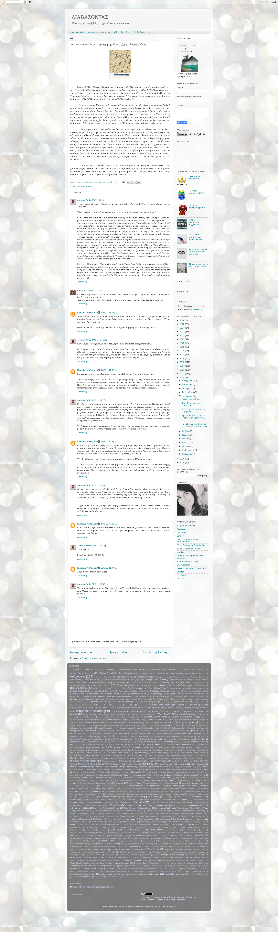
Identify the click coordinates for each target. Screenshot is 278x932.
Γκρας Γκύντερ (144, 699)
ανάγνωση (77, 676)
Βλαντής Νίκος (161, 688)
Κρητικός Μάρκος (84, 747)
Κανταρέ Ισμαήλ (105, 731)
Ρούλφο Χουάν (193, 825)
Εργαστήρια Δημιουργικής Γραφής (185, 717)
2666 (87, 670)
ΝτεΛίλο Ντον (178, 794)
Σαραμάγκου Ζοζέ (153, 830)
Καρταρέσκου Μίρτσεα (129, 734)
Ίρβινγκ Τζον (153, 725)
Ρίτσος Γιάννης (129, 824)
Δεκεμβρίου (187, 381)
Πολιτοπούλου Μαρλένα (78, 822)
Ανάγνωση (181, 529)
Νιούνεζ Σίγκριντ (128, 791)
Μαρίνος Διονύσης (198, 764)
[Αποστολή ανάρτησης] (123, 182)
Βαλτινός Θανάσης (134, 685)
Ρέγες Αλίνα (94, 824)
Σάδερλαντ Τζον (140, 827)
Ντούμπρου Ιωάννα (129, 799)
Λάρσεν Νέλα (126, 750)
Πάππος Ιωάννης (138, 813)
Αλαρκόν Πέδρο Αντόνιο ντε (80, 673)
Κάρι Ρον (202, 731)
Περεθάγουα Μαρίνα (166, 816)
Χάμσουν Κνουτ (84, 869)
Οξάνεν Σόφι (89, 805)
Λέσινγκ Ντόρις (116, 753)
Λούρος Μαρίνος (186, 755)
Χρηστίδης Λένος (104, 874)
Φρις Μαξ (84, 866)
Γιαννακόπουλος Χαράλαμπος (99, 694)
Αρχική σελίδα (77, 32)
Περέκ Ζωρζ (181, 816)
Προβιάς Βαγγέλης (158, 822)
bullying (182, 874)
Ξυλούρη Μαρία (76, 802)
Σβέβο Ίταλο (201, 830)
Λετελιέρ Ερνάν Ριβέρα (159, 753)
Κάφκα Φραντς (94, 736)
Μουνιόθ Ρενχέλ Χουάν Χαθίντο (88, 775)
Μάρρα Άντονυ (117, 767)
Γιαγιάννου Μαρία (190, 691)
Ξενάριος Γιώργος (199, 799)
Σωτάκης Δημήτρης (176, 844)
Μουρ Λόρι (106, 775)
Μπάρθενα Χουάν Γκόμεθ (106, 777)
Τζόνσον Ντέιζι (124, 849)
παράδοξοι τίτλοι (153, 813)
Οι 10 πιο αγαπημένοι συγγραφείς (194, 222)
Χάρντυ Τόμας (169, 869)
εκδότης (202, 714)
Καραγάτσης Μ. (135, 731)
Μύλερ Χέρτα (128, 788)
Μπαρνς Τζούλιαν (163, 777)
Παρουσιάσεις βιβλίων (170, 813)
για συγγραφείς (174, 691)
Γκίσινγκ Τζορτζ (147, 696)
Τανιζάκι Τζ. (149, 846)
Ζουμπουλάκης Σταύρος (118, 723)
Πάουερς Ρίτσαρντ (102, 811)
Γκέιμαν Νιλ (104, 696)
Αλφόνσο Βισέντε (148, 673)
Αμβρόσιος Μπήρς (177, 673)
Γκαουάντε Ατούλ (199, 694)
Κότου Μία (91, 744)
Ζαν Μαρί (186, 720)
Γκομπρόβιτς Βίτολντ (198, 696)
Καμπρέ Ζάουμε (187, 728)
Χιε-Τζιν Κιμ (102, 871)
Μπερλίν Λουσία (188, 780)
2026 (182, 320)
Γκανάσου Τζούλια (183, 694)
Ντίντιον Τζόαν (168, 797)
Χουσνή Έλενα (75, 874)
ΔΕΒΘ (105, 708)
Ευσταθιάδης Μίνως (156, 720)
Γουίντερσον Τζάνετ (198, 702)
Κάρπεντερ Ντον (94, 733)
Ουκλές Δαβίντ (147, 805)
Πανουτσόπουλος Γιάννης (186, 808)
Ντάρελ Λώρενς (91, 794)
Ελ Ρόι (82, 717)
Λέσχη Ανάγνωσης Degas (188, 549)
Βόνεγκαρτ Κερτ (199, 688)
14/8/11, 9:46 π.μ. (100, 340)
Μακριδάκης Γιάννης (186, 758)
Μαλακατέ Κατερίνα (89, 761)
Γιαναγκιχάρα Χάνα (77, 694)
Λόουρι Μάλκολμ (117, 755)
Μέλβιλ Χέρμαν (78, 769)
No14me (180, 579)
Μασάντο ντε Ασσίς (171, 767)
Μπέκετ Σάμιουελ (143, 780)
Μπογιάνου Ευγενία (169, 783)
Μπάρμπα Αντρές (145, 777)
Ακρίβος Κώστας (198, 670)
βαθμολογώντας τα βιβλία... (172, 682)
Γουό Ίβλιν (129, 705)
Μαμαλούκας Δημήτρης (145, 761)
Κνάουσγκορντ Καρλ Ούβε (80, 742)
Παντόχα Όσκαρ (85, 811)
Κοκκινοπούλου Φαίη (119, 742)
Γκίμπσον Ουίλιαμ (131, 696)
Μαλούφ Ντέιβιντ (127, 761)
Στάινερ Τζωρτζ (78, 841)
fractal (75, 877)
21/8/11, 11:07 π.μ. (109, 568)
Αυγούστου (187, 396)
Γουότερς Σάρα (157, 705)
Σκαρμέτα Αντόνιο (185, 835)
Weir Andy (117, 877)
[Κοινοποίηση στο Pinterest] (139, 182)
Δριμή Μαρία (130, 714)
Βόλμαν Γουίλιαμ (175, 688)
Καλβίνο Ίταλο (153, 728)
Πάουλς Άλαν (118, 811)
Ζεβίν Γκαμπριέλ (91, 723)
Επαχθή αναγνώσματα (156, 717)
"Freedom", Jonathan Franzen (191, 404)
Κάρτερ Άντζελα (146, 733)
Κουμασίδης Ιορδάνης (124, 744)
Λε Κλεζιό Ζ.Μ (188, 750)
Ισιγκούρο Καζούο (168, 725)
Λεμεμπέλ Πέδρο (101, 753)
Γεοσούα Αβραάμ (159, 691)
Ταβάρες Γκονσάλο (91, 846)
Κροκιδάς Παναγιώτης (111, 747)
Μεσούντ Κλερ (109, 769)
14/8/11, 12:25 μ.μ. (100, 400)
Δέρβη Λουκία (123, 707)
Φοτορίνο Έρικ (141, 863)
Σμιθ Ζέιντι (97, 838)
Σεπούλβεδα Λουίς (147, 832)
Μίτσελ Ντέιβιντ (202, 769)
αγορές (143, 669)
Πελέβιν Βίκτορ (97, 816)
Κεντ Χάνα (201, 736)
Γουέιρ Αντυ (153, 702)
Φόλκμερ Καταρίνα (171, 860)
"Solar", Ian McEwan (191, 399)
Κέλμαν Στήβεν (188, 736)
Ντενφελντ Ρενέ (193, 794)
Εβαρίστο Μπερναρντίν (146, 714)
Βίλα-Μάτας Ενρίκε (129, 688)
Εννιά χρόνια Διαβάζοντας (194, 177)
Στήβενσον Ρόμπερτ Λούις (79, 844)
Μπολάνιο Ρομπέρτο (188, 783)
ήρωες (203, 723)
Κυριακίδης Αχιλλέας (185, 747)
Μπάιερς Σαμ (182, 775)
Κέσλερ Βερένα (99, 739)
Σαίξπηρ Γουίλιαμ (156, 827)
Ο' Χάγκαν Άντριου (109, 802)
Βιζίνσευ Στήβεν (98, 688)
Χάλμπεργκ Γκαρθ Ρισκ (162, 866)
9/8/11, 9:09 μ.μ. (99, 200)
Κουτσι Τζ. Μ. (148, 745)
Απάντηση (82, 282)
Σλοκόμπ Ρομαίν (76, 838)
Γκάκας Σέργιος (155, 694)
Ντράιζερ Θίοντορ (146, 799)
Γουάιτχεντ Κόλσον (99, 702)
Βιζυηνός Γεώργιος (113, 688)
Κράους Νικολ (188, 745)
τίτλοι (179, 849)
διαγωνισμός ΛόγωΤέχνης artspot (142, 711)
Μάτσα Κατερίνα (202, 767)
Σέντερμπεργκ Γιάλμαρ (129, 833)
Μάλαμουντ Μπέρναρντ (109, 761)
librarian (81, 290)
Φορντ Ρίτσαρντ (113, 863)
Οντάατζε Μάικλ (76, 805)
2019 (182, 347)
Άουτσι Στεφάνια (121, 680)
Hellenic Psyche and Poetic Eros (191, 568)
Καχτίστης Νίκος (110, 736)
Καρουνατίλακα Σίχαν (77, 733)
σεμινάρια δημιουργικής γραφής (89, 833)
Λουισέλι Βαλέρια (172, 755)
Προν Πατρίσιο (173, 822)
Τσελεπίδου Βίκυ (175, 855)
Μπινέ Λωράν (117, 783)
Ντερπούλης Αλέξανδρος (86, 797)
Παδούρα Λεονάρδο (197, 805)
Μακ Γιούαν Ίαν (120, 758)
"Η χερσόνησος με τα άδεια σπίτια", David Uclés (198, 266)
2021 (182, 339)
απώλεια (161, 680)
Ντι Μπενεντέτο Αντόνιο (107, 797)
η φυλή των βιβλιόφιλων (155, 723)
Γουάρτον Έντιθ (139, 702)
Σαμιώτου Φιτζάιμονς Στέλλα (96, 830)
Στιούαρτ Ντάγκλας (98, 844)
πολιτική (199, 819)
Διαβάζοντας (190, 707)
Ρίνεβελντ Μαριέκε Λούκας (111, 824)
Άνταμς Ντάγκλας (144, 677)
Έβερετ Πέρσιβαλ (164, 714)
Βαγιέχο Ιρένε (151, 682)
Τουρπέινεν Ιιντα (154, 852)
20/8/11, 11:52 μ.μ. (100, 546)
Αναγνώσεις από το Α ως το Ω (102, 32)
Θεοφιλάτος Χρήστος (112, 725)
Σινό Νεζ (102, 835)
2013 (182, 370)
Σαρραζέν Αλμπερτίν (172, 830)
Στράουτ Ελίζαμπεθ (115, 844)
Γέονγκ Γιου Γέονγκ (141, 691)
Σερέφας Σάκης (174, 832)
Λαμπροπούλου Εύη (97, 750)
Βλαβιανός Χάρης (146, 688)
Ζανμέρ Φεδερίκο (199, 720)
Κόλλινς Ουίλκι (135, 742)
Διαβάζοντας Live (142, 32)
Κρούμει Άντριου (132, 747)
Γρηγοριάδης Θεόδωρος (187, 705)
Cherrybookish (183, 565)
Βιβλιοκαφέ (181, 532)
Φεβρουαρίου (188, 450)
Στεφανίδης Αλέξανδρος (196, 841)
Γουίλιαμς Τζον (182, 702)
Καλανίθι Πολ (140, 728)
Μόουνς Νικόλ (153, 772)
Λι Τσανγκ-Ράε (185, 753)
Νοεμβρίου (187, 384)
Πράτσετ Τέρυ (111, 822)
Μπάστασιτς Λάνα (76, 780)
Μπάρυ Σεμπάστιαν (182, 778)
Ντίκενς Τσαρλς (154, 797)
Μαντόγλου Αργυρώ (115, 764)
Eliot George (203, 874)
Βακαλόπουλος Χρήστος (79, 685)
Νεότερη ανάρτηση (82, 652)
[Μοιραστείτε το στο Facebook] (136, 182)
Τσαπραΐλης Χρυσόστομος (142, 855)
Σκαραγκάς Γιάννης (152, 835)
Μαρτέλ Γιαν (143, 767)
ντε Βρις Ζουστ (105, 794)
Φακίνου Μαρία (161, 858)
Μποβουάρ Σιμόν (152, 783)
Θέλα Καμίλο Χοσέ (95, 725)
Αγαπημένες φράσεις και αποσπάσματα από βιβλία (198, 251)
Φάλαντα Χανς (176, 858)
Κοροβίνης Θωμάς (181, 742)
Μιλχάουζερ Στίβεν (174, 769)
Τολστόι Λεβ (74, 852)
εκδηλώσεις (192, 714)
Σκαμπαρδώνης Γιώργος (133, 835)
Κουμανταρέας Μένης (105, 744)
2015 (182, 362)
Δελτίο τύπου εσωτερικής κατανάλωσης (188, 540)
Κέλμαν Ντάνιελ (174, 736)
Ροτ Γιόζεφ (180, 825)
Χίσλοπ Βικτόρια (153, 871)
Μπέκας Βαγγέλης (126, 780)
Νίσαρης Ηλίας (143, 791)
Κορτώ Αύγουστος (77, 745)
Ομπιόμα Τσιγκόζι (199, 802)
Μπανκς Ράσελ (88, 777)
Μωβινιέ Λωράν (141, 788)
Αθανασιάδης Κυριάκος (159, 669)
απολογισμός (135, 680)
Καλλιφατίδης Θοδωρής (170, 728)
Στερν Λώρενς (163, 841)
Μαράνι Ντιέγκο (164, 764)
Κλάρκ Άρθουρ (168, 739)
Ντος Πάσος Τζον (91, 799)
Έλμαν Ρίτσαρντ (115, 717)
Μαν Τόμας (161, 761)
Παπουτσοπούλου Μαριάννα (119, 813)
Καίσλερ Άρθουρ (110, 728)
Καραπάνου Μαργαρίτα (170, 731)
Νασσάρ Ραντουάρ (188, 788)
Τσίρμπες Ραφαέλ (122, 857)
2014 (182, 366)
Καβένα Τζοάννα (95, 728)
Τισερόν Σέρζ (169, 849)
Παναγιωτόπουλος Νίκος (164, 808)
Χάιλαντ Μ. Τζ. (132, 866)
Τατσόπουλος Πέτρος (182, 846)
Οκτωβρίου (187, 388)
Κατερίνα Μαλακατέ (87, 312)
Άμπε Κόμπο (190, 673)
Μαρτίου (186, 446)
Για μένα (125, 32)
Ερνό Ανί (205, 717)
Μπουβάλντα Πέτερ (105, 786)
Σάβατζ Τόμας (93, 827)
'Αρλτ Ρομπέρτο (75, 669)
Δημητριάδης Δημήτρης (157, 707)
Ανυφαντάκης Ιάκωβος (91, 680)
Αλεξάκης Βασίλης (100, 673)
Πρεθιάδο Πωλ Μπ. (126, 822)
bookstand (156, 874)
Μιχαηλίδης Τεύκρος (80, 772)
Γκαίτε (144, 694)
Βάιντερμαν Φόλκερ (198, 682)
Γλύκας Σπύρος (83, 702)
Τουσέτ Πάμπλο (169, 852)
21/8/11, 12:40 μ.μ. (100, 584)
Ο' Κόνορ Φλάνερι (93, 802)
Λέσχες (127, 753)
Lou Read (181, 575)
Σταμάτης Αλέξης (108, 841)
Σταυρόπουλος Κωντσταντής (129, 841)
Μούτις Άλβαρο (147, 775)
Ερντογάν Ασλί (78, 720)
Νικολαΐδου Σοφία (113, 791)
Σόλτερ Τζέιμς (109, 838)
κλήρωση (190, 739)
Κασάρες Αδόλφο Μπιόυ (164, 733)
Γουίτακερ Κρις (75, 705)
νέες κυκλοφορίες (82, 791)
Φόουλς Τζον (81, 863)
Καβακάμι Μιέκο (199, 725)
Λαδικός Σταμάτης (201, 747)
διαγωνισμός (119, 711)
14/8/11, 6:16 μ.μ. (109, 442)
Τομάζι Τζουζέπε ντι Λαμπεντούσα (94, 852)
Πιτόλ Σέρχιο (177, 819)
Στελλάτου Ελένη (149, 841)
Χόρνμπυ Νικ (183, 871)
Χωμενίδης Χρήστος (120, 874)
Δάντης (97, 707)
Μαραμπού (147, 763)
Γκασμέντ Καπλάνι (89, 696)
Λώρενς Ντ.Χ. (200, 755)
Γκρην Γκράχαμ (159, 699)
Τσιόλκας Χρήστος (91, 857)
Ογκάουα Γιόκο (124, 802)
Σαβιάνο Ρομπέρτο (108, 827)
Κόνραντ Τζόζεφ (150, 742)
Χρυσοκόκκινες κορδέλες (188, 561)
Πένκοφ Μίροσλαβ (127, 816)
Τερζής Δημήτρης (199, 846)
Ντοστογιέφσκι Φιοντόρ (110, 800)
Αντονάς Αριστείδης (191, 677)
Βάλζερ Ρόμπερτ (117, 685)
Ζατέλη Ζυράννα (76, 723)
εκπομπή (73, 717)
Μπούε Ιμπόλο (120, 786)
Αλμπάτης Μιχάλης (133, 673)
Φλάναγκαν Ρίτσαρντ (132, 860)
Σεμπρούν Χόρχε (111, 832)
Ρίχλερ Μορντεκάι (143, 824)
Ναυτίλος (181, 552)
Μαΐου (185, 439)
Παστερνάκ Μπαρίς (187, 813)
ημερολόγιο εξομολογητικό (181, 722)
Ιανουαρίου (187, 454)
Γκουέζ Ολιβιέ (114, 699)
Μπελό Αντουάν (173, 780)
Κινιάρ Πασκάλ (143, 739)
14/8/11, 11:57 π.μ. (109, 370)
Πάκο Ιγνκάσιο (97, 808)
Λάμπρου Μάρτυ (113, 750)
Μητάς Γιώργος (143, 769)
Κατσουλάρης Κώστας (78, 736)
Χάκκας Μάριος (145, 866)
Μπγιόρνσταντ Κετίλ (109, 780)
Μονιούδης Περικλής (121, 772)
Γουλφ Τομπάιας (117, 705)
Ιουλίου (185, 431)
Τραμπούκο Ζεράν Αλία (186, 852)
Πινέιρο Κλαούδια (112, 819)
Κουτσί (137, 745)
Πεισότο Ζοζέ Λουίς (80, 816)
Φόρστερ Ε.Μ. (128, 863)
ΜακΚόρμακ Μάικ (154, 758)
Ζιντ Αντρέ (103, 723)
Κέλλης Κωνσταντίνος (138, 736)
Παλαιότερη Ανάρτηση (156, 652)
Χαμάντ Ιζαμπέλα (180, 866)
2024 (182, 328)
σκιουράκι (199, 835)
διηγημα (73, 714)
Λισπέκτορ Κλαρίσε (101, 755)
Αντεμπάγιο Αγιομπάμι (162, 677)
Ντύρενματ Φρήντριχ (181, 800)
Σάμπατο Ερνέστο (116, 830)
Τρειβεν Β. (201, 852)
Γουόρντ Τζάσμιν (142, 705)
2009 (182, 463)
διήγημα (85, 714)
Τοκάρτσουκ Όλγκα (191, 849)
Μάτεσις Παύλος (187, 767)
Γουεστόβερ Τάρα (167, 702)
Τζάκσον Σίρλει (75, 849)
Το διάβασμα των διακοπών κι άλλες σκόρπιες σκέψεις (194, 425)
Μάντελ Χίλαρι (83, 764)
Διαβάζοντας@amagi (91, 711)
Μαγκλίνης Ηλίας (77, 758)
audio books (134, 874)
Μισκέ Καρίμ (188, 769)
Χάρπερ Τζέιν (183, 868)
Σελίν (96, 186)
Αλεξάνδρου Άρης (116, 673)
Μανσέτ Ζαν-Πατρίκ (176, 761)
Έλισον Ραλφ (102, 717)
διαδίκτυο (166, 711)
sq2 (110, 877)
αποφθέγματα (148, 680)
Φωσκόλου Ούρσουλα (115, 866)
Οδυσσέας (139, 802)
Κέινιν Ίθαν (123, 736)
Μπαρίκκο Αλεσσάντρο (127, 778)
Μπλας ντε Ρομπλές (134, 783)
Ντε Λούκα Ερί (119, 794)
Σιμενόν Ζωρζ (188, 833)
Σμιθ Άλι (88, 838)
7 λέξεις (95, 669)
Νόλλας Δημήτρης (157, 791)
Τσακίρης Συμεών (76, 855)
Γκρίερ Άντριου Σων (176, 699)
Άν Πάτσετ (201, 673)
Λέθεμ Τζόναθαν (86, 753)
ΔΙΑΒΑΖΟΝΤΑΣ (90, 17)
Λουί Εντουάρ (145, 755)
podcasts (102, 877)
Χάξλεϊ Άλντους (156, 868)
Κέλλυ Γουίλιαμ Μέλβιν (157, 736)
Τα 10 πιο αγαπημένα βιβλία (197, 192)
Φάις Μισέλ (148, 857)
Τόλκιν (203, 849)
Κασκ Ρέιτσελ (181, 733)
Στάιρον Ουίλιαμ (93, 841)
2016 (182, 358)
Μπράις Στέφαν (83, 788)
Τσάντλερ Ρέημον (110, 855)
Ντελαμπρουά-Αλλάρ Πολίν (159, 794)
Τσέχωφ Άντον (190, 855)
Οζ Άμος (152, 802)
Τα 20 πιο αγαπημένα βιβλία (197, 206)
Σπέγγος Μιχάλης (156, 838)
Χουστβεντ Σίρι (89, 874)
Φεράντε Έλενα (83, 860)
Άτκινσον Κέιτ (138, 682)
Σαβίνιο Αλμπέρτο (125, 827)
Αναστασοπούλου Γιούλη (103, 677)
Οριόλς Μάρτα (102, 805)
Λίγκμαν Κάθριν (199, 753)
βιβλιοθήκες (200, 685)
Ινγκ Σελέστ (141, 725)
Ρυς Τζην (81, 827)
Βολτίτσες (181, 536)
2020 (182, 343)
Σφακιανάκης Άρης (150, 844)
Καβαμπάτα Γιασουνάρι (78, 728)
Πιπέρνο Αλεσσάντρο (146, 819)
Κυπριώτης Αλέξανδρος (167, 747)
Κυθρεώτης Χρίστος (149, 747)
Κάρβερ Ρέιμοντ (188, 731)
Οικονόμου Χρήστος (183, 802)
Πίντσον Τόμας (128, 819)
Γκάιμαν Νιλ (134, 694)
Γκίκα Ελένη (117, 696)
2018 (182, 351)
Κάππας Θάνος (120, 731)
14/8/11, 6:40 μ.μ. (100, 485)
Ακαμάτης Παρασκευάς (179, 670)
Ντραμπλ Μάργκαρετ (162, 799)
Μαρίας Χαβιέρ (179, 764)
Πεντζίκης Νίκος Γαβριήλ (147, 816)
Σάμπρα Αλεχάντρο (134, 830)
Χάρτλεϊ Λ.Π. (195, 868)
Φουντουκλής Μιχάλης (174, 863)
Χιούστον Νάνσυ (138, 871)
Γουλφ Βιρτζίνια (89, 705)
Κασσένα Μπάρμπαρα (197, 733)
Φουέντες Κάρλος (156, 863)
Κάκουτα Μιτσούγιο (126, 728)
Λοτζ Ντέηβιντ (131, 755)
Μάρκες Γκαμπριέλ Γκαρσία (81, 767)
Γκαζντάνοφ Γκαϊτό (119, 694)
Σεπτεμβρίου (188, 392)
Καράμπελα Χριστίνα (151, 731)
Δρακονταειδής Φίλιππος (114, 714)
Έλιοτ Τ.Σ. (90, 717)
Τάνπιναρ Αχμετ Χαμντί (164, 846)
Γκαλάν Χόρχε (169, 694)
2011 (182, 377)
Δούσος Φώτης (97, 714)
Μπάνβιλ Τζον (75, 777)
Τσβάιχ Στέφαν (160, 855)
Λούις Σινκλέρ (158, 755)
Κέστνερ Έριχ (112, 739)
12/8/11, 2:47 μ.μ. (94, 290)
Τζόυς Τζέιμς (152, 849)
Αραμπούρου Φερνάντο (177, 680)
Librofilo (180, 572)
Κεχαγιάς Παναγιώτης (127, 739)
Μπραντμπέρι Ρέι (98, 788)
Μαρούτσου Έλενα (101, 767)
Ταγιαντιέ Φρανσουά (108, 846)
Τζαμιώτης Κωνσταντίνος (93, 849)
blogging (144, 874)
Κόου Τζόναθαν (165, 742)
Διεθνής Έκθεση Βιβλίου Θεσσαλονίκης (189, 711)
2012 (182, 374)
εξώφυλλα (139, 717)
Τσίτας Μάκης (136, 857)
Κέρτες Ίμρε (87, 739)
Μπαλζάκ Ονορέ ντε (197, 775)
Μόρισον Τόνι (180, 772)
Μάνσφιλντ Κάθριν (192, 761)
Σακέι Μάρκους (170, 827)
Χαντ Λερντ (109, 868)
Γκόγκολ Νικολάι (162, 696)
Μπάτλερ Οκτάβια (92, 780)
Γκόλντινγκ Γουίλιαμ (180, 696)
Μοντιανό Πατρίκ (138, 772)
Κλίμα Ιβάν (201, 739)
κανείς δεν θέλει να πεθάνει (83, 731)
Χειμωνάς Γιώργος (87, 871)
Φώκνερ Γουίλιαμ (97, 866)
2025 (182, 324)
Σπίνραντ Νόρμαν (171, 838)
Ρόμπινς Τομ (168, 824)
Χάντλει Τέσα (120, 868)
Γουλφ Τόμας (103, 705)
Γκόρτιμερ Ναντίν (77, 699)
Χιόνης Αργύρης (123, 871)
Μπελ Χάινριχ (157, 780)
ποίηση (188, 819)
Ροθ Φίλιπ (157, 825)
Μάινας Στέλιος (92, 758)
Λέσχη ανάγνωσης (140, 753)
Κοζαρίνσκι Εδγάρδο (101, 742)
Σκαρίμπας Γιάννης (169, 835)
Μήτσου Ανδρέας (158, 769)
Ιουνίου (185, 435)
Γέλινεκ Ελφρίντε (125, 691)
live (94, 877)
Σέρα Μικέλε (162, 832)
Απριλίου (186, 443)
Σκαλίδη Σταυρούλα (115, 835)
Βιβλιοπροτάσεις (85, 186)
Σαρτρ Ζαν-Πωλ (188, 830)
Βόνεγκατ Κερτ (76, 691)
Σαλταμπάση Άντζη (77, 830)
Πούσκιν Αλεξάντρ (96, 822)
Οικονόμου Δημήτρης (165, 802)
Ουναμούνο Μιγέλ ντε (164, 805)
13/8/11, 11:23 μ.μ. (109, 312)
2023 (182, 332)
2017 (182, 354)
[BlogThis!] (131, 182)
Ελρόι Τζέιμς (128, 717)
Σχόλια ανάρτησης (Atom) (94, 658)
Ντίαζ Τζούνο (125, 797)
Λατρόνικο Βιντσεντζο (141, 750)
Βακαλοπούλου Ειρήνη (99, 685)
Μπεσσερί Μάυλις (86, 783)
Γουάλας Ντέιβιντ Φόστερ (120, 702)
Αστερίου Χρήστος (99, 682)
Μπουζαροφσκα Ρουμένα (138, 786)
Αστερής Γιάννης (83, 682)
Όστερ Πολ (115, 805)
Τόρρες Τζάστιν (127, 852)
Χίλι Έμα (112, 871)
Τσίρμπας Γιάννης (106, 857)
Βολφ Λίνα (187, 688)
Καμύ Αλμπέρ (200, 728)
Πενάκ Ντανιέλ (111, 816)
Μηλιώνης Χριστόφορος (125, 769)
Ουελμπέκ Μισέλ (132, 805)
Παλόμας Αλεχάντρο (129, 808)
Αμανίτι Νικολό (163, 673)
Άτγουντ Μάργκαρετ (119, 682)
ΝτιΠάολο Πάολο (182, 797)
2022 (182, 335)
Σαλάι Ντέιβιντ (185, 827)
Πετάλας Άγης (85, 819)
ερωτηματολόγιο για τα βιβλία (98, 720)
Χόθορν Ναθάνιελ (168, 871)
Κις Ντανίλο (155, 739)
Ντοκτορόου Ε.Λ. (198, 797)
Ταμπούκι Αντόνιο (134, 846)
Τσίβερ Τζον (77, 857)
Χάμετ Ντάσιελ (194, 866)
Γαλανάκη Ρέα (110, 691)
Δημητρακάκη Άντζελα (138, 707)
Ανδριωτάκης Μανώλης (124, 677)
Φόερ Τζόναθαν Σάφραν (152, 860)
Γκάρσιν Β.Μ (74, 696)
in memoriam (85, 877)
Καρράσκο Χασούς (110, 733)
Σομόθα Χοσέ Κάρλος (124, 838)
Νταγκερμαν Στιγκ (76, 794)
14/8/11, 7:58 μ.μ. (109, 524)
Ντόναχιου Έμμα (76, 799)
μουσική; (136, 775)
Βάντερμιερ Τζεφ (150, 685)
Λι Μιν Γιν (173, 753)
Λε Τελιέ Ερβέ (200, 750)
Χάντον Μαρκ (132, 868)
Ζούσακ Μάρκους (136, 723)
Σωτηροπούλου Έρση (195, 844)
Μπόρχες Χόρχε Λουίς (87, 786)
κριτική (95, 747)
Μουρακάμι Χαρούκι (121, 775)
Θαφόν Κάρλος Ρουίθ (77, 725)
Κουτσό (160, 745)
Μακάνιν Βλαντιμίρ (137, 758)
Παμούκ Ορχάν (145, 808)
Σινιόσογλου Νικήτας (89, 835)
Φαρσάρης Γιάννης (192, 857)
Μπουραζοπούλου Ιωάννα (184, 786)
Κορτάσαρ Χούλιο (198, 742)
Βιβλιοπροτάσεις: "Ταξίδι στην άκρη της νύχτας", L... (193, 417)
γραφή (169, 704)
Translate (198, 310)
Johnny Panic (84, 200)
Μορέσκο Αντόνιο (166, 772)
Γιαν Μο (202, 691)
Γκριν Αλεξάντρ (191, 699)
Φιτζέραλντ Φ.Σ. (114, 860)
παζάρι (72, 808)
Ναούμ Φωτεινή (173, 788)
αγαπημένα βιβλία (108, 670)
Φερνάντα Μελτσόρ (99, 860)
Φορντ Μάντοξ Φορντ (96, 863)
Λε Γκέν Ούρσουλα (173, 750)
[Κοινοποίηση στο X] (133, 182)
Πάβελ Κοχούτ (181, 805)
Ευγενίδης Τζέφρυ (120, 720)
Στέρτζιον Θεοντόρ (178, 841)
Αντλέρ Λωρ (177, 677)
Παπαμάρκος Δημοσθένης (79, 813)
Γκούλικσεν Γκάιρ (128, 699)
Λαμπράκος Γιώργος (80, 750)
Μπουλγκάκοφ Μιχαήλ (160, 786)
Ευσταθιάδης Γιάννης (138, 720)
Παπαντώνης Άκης (99, 813)
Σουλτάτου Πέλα (141, 838)
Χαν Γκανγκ (97, 869)
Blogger (171, 907)
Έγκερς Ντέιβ (179, 714)
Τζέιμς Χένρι (111, 849)
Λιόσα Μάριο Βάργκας (80, 755)
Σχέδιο (163, 844)
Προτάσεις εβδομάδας (190, 822)
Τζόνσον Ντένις (137, 849)
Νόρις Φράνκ (200, 791)
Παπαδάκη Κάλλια (152, 811)
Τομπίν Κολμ (114, 852)
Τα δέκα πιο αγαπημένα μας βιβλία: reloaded (196, 237)
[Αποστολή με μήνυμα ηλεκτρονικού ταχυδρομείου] (128, 182)
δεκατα (113, 707)
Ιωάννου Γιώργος (184, 725)
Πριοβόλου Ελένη (142, 822)
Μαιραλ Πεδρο (106, 758)
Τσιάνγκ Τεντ (203, 855)
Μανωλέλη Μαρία (132, 764)
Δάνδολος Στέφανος (85, 707)
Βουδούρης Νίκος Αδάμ (93, 691)
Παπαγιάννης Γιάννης (134, 811)
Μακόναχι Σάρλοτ (169, 758)
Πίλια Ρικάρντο (98, 819)
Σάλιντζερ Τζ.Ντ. (199, 827)
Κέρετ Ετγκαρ (75, 739)
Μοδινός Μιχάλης (104, 772)
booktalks (170, 874)
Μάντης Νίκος (98, 764)
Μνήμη (92, 772)
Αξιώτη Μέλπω (107, 680)
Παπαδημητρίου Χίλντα (170, 811)
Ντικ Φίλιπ (138, 797)
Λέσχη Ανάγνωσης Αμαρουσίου (191, 545)
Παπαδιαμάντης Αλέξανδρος (193, 811)
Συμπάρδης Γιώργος (134, 844)
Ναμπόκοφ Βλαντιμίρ (157, 788)
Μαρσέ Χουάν (131, 767)
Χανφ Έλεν (144, 868)
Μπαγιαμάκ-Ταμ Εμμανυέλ (165, 775)
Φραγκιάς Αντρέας (191, 863)
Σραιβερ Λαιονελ (186, 838)
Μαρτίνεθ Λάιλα (155, 767)
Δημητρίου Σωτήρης (175, 707)
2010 (182, 459)
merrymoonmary (152, 907)
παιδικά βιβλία (83, 808)
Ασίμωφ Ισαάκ (193, 680)
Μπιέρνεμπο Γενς (102, 783)
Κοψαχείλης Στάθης (173, 744)
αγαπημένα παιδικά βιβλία (128, 669)
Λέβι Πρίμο (74, 753)
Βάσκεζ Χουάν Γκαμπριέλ (170, 685)
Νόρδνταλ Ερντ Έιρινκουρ (184, 791)
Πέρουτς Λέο (194, 816)
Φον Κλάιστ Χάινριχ (188, 860)
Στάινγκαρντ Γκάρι (201, 838)
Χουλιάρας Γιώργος (198, 871)
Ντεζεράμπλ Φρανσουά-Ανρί (137, 794)
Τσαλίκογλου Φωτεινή (93, 855)
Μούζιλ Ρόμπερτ (193, 772)
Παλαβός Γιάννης (112, 808)
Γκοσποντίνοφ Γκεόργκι (96, 699)
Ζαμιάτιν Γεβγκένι (174, 720)
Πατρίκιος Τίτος (202, 813)
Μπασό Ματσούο (199, 777)
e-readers (192, 874)
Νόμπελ (169, 791)
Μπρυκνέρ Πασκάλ (114, 788)
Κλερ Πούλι (180, 739)
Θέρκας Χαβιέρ (128, 725)
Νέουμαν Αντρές (98, 791)
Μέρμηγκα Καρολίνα (93, 769)
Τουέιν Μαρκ (140, 852)
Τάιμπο (121, 846)
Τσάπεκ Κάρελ (125, 855)
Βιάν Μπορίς (187, 685)
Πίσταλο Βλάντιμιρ (163, 819)
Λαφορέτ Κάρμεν (157, 750)
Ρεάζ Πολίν (83, 824)
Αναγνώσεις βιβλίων (186, 525)
